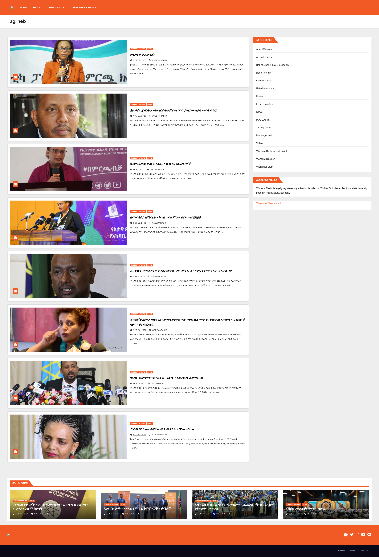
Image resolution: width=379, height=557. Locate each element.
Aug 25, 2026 (22, 514)
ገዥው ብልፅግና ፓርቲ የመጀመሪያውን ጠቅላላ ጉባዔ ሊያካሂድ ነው (167, 378)
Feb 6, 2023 (139, 169)
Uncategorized (264, 135)
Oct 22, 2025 (139, 60)
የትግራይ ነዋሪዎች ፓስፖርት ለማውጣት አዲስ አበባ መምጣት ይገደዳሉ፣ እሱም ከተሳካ (50, 507)
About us (364, 551)
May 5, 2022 (139, 276)
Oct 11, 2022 (139, 223)
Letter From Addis (265, 104)
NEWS (37, 7)
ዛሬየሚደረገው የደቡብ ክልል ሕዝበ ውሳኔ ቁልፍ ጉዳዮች (160, 164)
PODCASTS (263, 120)
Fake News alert (265, 88)
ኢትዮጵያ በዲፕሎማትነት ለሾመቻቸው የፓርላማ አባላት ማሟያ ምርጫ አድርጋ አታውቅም (181, 271)
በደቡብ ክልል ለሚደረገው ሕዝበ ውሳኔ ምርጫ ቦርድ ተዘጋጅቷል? (165, 217)
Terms (352, 551)
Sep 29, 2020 (139, 435)
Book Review (263, 73)
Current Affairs (138, 49)
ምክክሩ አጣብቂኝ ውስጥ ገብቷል (305, 508)
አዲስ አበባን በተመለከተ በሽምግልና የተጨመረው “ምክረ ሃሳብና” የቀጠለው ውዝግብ (234, 507)
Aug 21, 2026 (295, 514)
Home (149, 49)
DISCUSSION (57, 7)
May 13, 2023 (139, 116)
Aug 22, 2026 (204, 514)
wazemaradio (159, 60)
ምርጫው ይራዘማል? (142, 55)
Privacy (341, 551)
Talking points (263, 127)
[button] (369, 7)
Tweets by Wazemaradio (269, 203)
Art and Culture (264, 57)
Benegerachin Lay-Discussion (272, 65)
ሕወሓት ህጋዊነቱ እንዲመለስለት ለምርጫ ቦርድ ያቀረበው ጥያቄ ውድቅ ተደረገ (173, 110)
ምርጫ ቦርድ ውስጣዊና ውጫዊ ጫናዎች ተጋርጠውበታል (162, 429)
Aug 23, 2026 (113, 514)
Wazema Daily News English (272, 151)
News (259, 112)
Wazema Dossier (265, 159)
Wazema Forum (264, 167)
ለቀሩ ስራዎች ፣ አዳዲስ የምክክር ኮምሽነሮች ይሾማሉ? (137, 508)
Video (259, 143)
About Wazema (264, 49)
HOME (23, 7)
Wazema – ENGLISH (84, 7)
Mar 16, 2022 (139, 330)
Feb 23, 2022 (139, 383)
